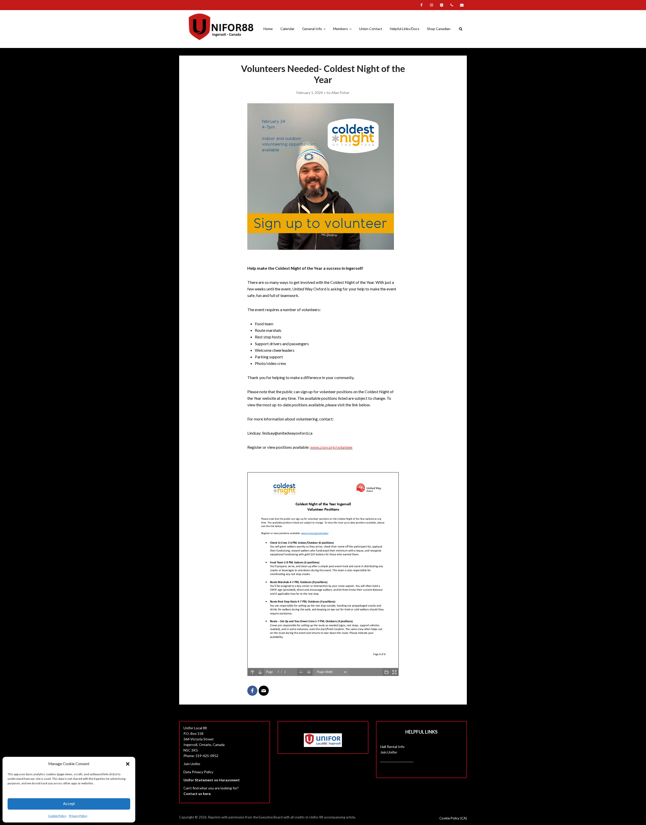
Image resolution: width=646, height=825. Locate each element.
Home (268, 29)
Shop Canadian (438, 29)
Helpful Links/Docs (404, 29)
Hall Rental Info (392, 746)
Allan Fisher (340, 92)
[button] (127, 763)
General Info (312, 29)
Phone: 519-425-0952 (200, 756)
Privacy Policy (78, 816)
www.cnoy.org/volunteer (331, 447)
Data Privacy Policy (198, 772)
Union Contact (370, 29)
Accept (69, 804)
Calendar (287, 29)
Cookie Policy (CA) (453, 818)
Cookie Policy (57, 816)
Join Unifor (191, 764)
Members (340, 29)
